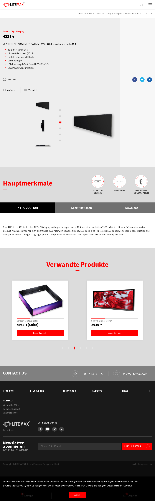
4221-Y (149, 13)
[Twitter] (54, 429)
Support (97, 390)
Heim (81, 13)
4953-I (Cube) (27, 325)
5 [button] (86, 348)
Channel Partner (10, 412)
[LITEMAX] (17, 424)
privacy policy (67, 485)
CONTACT (8, 400)
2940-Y (96, 325)
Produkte (89, 13)
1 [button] (62, 348)
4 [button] (80, 348)
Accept (77, 495)
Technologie (69, 390)
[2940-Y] (114, 300)
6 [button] (92, 348)
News (125, 390)
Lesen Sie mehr (40, 333)
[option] (43, 106)
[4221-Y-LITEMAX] (142, 79)
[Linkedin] (149, 79)
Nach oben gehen (140, 464)
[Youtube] (47, 429)
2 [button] (68, 348)
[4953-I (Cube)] (40, 300)
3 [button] (74, 348)
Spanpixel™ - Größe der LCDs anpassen (129, 13)
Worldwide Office (11, 405)
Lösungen (38, 390)
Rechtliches (8, 430)
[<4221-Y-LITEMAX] (134, 79)
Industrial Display (103, 13)
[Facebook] (40, 429)
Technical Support (11, 408)
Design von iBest (51, 464)
